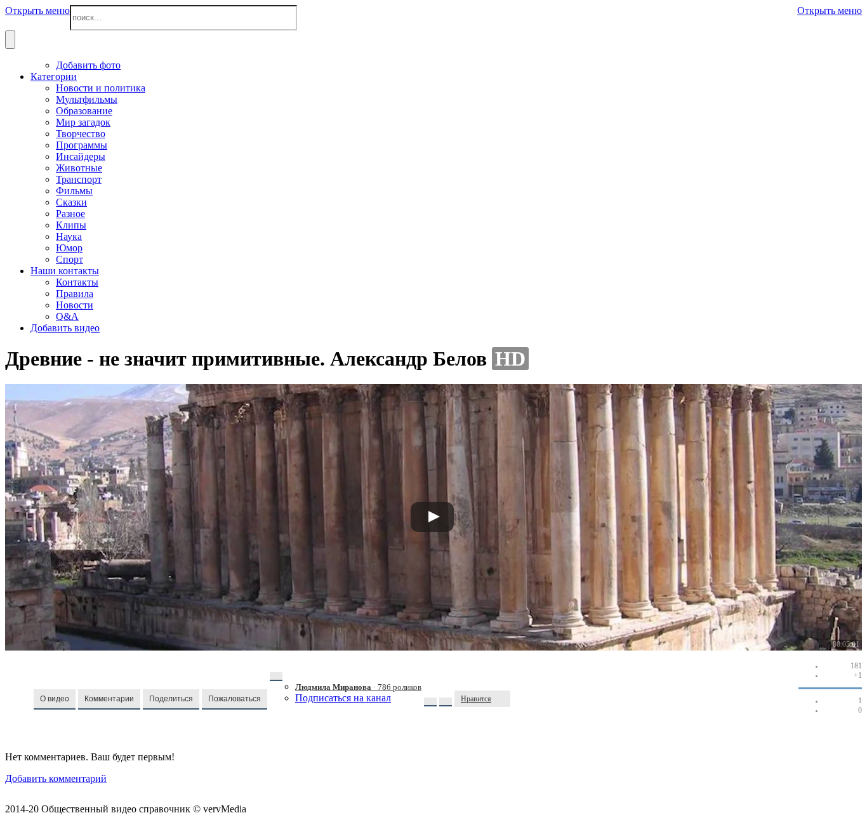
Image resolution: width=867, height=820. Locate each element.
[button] (55, 699)
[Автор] (276, 676)
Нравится (476, 698)
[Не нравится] (504, 699)
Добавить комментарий (56, 778)
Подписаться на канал (343, 697)
